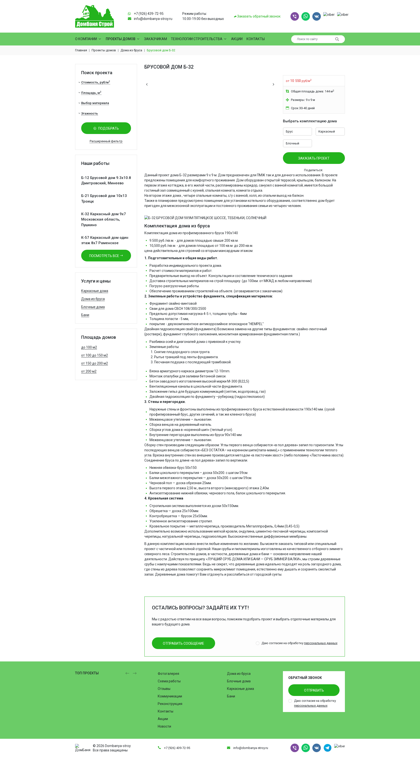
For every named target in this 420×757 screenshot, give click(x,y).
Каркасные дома (94, 291)
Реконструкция (170, 704)
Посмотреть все (104, 256)
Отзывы (164, 689)
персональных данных (320, 643)
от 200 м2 (88, 371)
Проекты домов (120, 39)
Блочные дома (93, 307)
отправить (314, 690)
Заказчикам (155, 39)
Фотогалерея (168, 674)
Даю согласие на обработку (299, 643)
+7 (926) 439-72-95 (149, 14)
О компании (86, 39)
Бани (85, 315)
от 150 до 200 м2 (94, 363)
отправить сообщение (183, 643)
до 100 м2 (89, 347)
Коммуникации (170, 696)
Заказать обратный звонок (258, 16)
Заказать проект (314, 158)
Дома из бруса (131, 50)
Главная (81, 50)
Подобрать (108, 128)
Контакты (255, 39)
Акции (237, 39)
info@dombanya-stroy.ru (153, 19)
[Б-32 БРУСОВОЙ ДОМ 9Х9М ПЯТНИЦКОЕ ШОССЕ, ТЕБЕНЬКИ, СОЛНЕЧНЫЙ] (205, 215)
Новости (164, 726)
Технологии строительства (196, 39)
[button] (294, 16)
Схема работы (169, 681)
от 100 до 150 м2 (94, 355)
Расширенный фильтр (106, 141)
